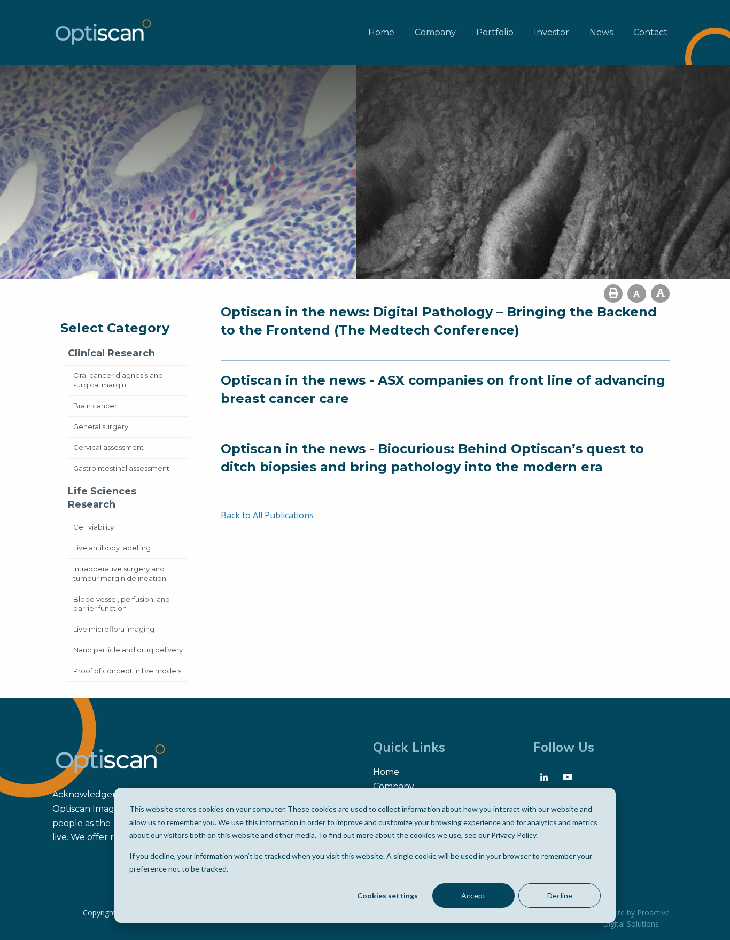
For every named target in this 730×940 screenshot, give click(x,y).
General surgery (100, 426)
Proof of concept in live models (127, 670)
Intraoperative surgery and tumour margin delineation (119, 573)
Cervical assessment (108, 447)
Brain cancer (95, 405)
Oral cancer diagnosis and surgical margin (118, 380)
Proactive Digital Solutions (636, 918)
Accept (473, 895)
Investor (551, 32)
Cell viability (93, 527)
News (601, 32)
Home (381, 32)
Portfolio (495, 32)
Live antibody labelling (112, 547)
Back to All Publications (267, 515)
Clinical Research (111, 353)
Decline (559, 895)
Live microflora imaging (113, 629)
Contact (650, 32)
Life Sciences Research (102, 497)
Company (435, 32)
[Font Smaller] (636, 293)
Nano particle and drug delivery (128, 650)
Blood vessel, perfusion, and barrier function (121, 604)
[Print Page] (613, 293)
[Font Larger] (660, 293)
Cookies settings (387, 895)
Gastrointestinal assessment (121, 468)
